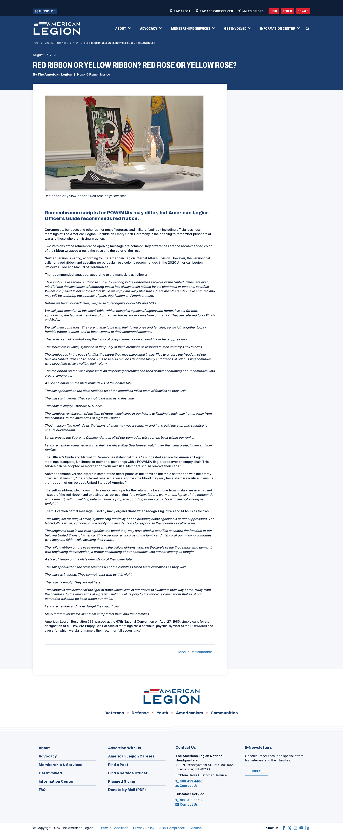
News (76, 43)
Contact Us (189, 786)
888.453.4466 (191, 781)
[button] (123, 29)
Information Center (56, 43)
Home (36, 43)
